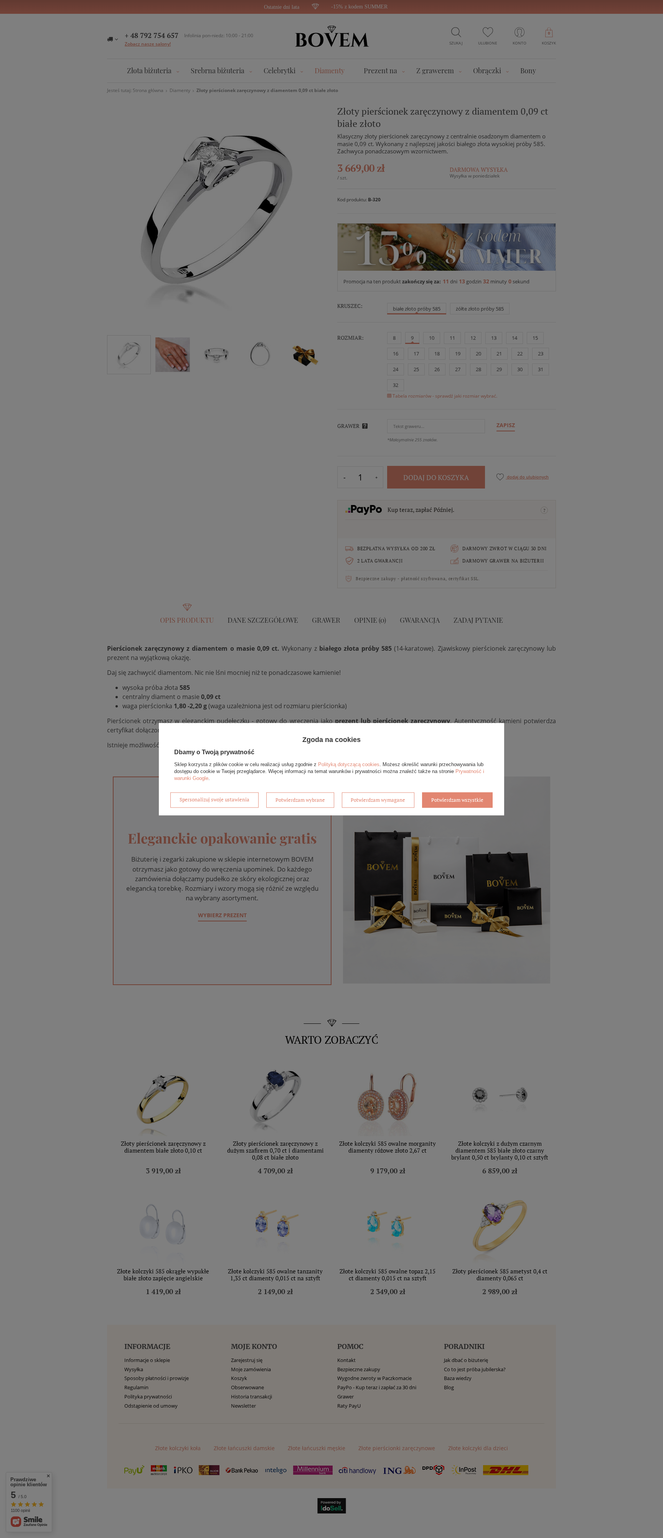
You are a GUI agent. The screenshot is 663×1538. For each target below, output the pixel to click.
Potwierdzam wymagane (378, 799)
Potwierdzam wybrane (300, 799)
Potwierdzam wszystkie (457, 799)
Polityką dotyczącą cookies (348, 764)
